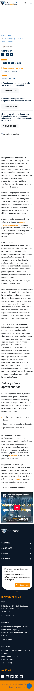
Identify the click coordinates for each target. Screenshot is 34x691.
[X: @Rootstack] (12, 675)
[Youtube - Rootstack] (21, 675)
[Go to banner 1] (16, 591)
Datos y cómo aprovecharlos (12, 68)
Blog (10, 36)
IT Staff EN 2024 (10, 91)
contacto (16, 479)
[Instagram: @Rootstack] (16, 675)
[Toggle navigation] (30, 3)
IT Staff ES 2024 (10, 106)
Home (3, 36)
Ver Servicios (22, 585)
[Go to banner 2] (17, 591)
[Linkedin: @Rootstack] (7, 675)
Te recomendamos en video (11, 71)
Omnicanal (13, 456)
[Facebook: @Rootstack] (2, 675)
